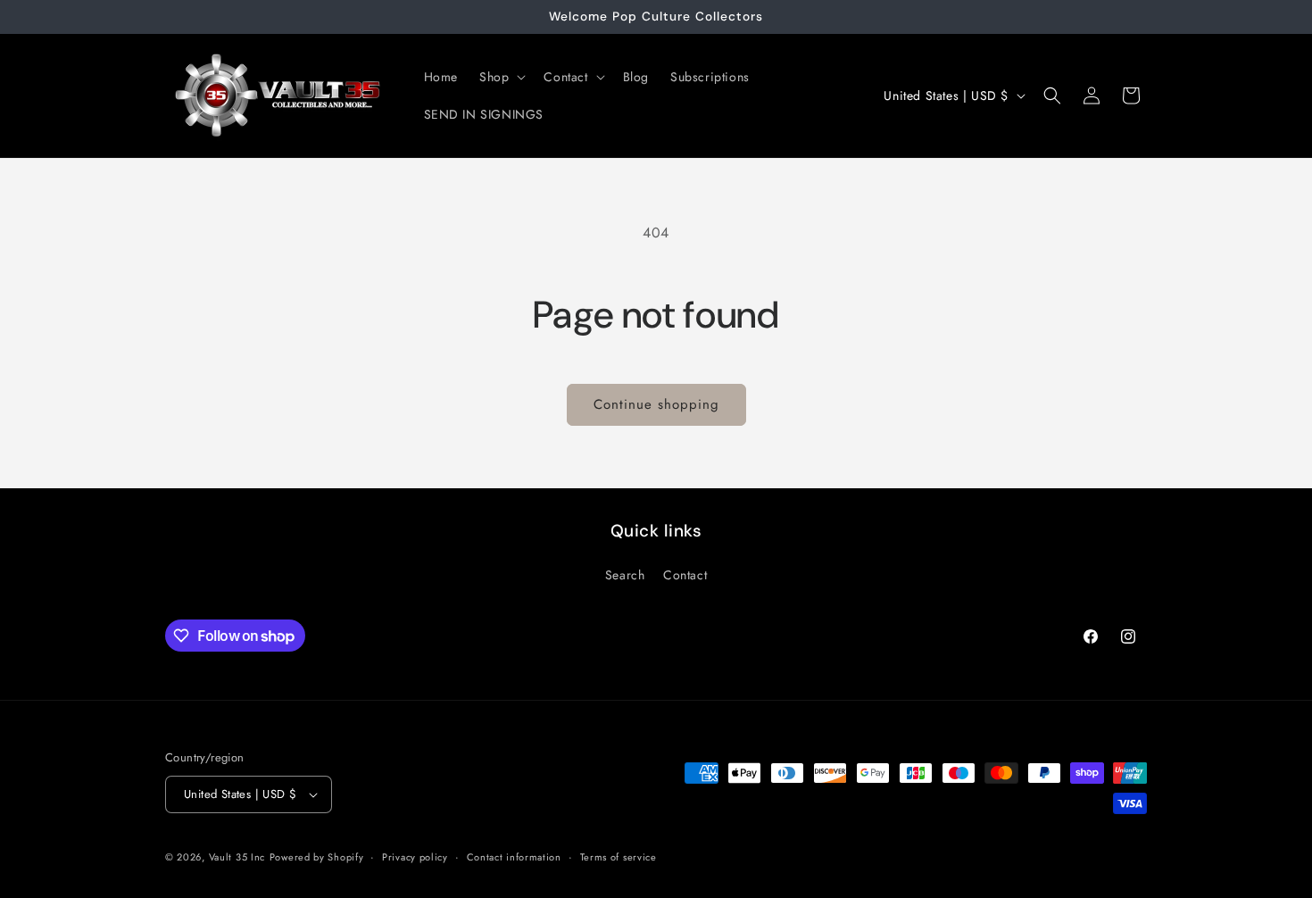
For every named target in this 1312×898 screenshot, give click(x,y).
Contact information (514, 857)
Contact (685, 575)
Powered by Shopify (317, 857)
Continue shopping (656, 404)
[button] (501, 77)
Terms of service (618, 857)
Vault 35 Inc (237, 857)
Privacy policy (415, 857)
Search (625, 575)
